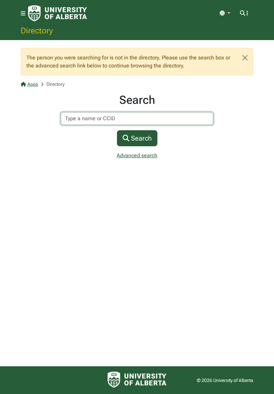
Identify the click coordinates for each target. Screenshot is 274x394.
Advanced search (137, 155)
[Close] (245, 57)
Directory (37, 30)
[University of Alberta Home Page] (57, 13)
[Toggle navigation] (23, 13)
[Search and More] (244, 13)
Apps (32, 84)
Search (140, 138)
